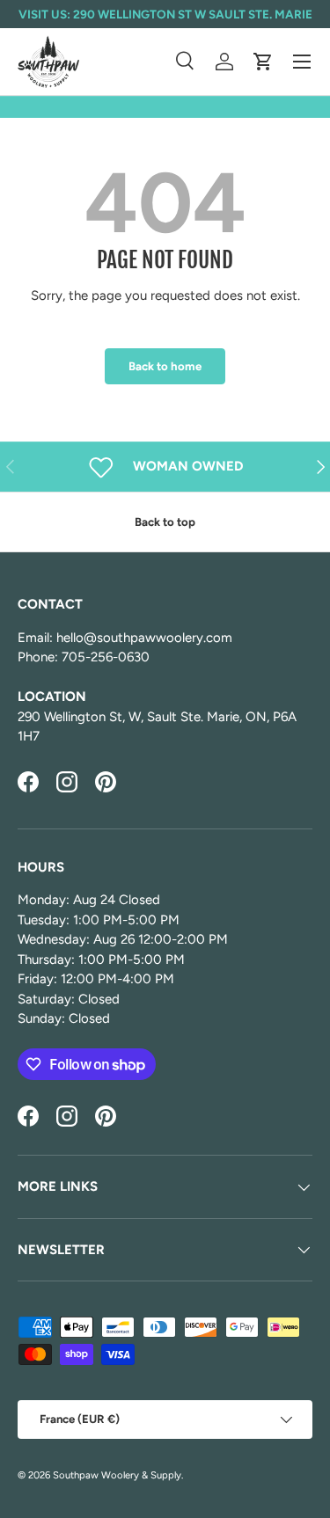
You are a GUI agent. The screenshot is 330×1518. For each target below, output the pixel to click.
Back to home (165, 366)
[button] (263, 61)
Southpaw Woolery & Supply (117, 1475)
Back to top (165, 522)
